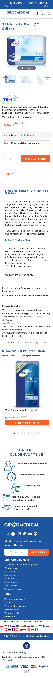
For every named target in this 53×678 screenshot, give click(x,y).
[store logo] (18, 14)
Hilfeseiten (9, 616)
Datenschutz (10, 571)
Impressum (9, 575)
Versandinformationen (15, 606)
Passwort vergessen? (14, 599)
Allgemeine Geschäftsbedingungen (21, 564)
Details (8, 173)
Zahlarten (9, 602)
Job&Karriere (10, 585)
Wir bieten (9, 578)
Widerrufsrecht (11, 613)
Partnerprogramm (12, 589)
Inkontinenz (7, 291)
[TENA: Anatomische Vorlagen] (26, 99)
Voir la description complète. (17, 117)
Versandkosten (11, 609)
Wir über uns (10, 568)
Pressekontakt (11, 582)
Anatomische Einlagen (32, 288)
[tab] (26, 175)
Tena (45, 295)
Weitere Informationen (18, 274)
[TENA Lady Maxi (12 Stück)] (10, 79)
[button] (14, 433)
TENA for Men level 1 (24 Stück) (21, 410)
